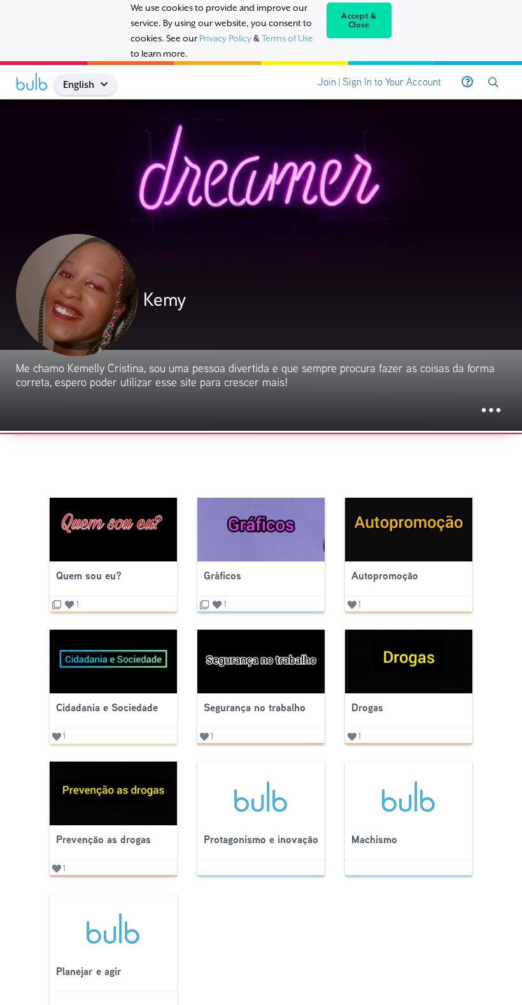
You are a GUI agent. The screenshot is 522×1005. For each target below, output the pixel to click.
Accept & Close (358, 20)
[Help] (467, 82)
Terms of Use (287, 38)
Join (327, 82)
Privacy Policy (225, 38)
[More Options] (491, 411)
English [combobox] (78, 84)
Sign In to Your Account (391, 82)
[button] (109, 84)
